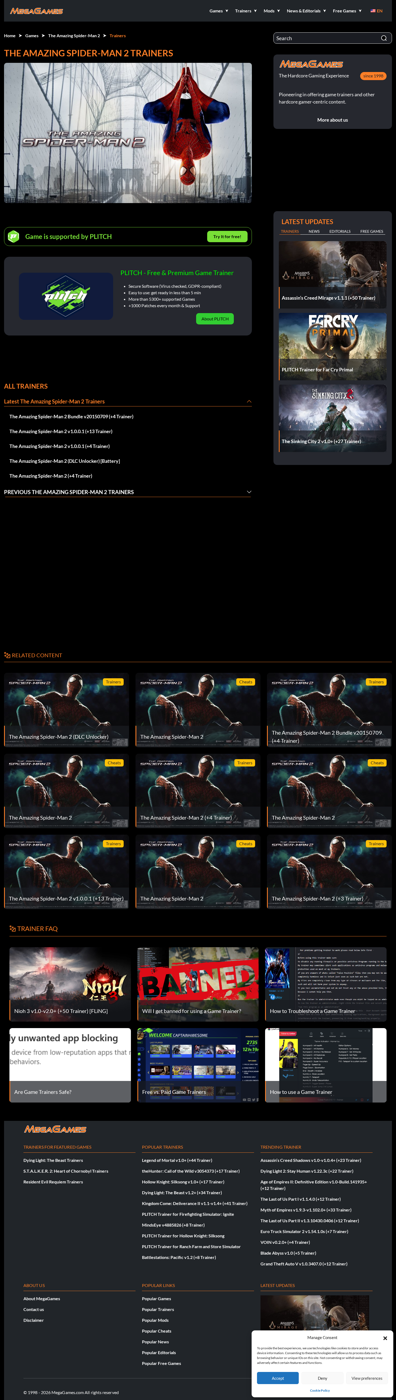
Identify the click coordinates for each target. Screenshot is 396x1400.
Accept (278, 1378)
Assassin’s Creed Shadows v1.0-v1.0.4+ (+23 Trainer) (310, 1160)
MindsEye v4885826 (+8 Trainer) (173, 1224)
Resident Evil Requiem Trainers (53, 1181)
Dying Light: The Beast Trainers (53, 1160)
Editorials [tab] (339, 231)
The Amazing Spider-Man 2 (74, 35)
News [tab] (314, 231)
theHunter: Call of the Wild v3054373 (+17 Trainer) (191, 1170)
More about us (332, 120)
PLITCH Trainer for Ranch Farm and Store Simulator (191, 1246)
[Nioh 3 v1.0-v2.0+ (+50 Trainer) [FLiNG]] (70, 983)
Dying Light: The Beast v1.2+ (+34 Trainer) (182, 1192)
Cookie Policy (320, 1390)
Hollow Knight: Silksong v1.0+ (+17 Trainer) (183, 1181)
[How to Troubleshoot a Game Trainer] (326, 983)
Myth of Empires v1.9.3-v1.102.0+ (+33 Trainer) (306, 1209)
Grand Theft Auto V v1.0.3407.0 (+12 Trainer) (304, 1263)
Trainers (118, 35)
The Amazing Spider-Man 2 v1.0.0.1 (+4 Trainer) (59, 446)
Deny (322, 1378)
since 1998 (373, 75)
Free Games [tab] (371, 231)
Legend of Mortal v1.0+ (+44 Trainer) (177, 1160)
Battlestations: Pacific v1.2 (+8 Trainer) (179, 1257)
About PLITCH (215, 318)
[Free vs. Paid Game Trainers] (198, 1064)
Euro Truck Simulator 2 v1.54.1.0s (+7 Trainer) (304, 1231)
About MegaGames (41, 1298)
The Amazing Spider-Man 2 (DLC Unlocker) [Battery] (64, 461)
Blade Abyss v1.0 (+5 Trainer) (288, 1252)
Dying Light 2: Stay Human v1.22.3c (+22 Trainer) (306, 1170)
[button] (385, 1337)
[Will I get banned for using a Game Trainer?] (198, 983)
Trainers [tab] (290, 231)
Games (32, 35)
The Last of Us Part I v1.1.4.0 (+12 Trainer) (300, 1199)
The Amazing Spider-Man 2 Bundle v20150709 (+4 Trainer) (71, 416)
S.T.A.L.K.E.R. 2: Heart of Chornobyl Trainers (65, 1170)
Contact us (33, 1309)
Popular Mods (155, 1320)
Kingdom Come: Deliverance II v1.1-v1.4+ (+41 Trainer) (195, 1203)
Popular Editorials (159, 1352)
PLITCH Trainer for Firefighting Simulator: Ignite (188, 1214)
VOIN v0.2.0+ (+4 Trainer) (285, 1242)
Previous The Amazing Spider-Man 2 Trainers (69, 492)
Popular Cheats (156, 1330)
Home (10, 35)
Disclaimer (33, 1320)
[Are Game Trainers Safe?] (70, 1064)
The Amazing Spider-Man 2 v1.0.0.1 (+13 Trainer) (60, 431)
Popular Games (156, 1298)
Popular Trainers (158, 1309)
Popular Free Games (161, 1363)
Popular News (155, 1341)
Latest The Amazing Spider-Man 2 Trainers (54, 401)
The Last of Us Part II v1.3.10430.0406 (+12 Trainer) (309, 1220)
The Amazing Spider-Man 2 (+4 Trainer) (50, 476)
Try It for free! (227, 236)
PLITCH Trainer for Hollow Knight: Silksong (183, 1235)
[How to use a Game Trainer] (326, 1064)
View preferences (367, 1378)
